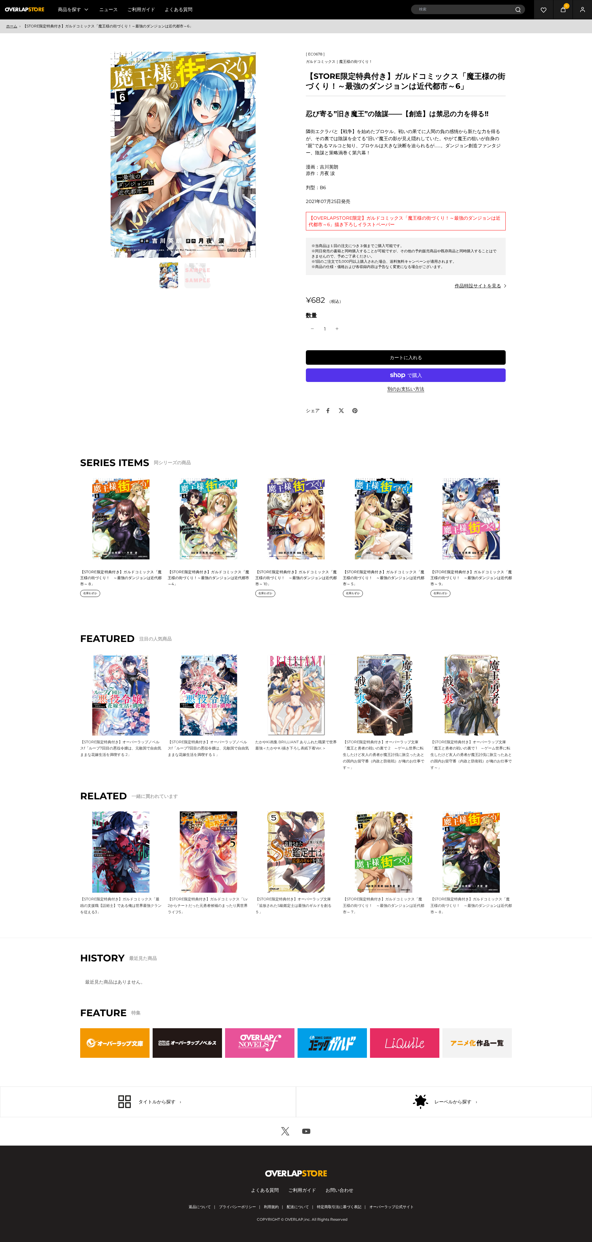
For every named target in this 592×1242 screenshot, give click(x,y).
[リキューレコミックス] (404, 1043)
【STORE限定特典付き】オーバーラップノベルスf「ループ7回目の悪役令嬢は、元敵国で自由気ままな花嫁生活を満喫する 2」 (120, 748)
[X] (285, 1131)
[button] (406, 357)
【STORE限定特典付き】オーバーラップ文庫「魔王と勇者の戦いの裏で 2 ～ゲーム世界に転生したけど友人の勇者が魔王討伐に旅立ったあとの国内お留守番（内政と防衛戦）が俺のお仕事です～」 (383, 755)
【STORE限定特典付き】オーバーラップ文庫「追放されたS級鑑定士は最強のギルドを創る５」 (293, 905)
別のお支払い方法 (405, 389)
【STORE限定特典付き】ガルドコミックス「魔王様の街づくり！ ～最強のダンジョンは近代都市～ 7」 (383, 905)
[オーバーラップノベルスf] (259, 1043)
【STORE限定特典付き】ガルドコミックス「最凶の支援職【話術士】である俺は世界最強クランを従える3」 (121, 905)
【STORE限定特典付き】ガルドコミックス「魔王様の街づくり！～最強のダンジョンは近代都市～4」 (208, 578)
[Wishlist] (543, 9)
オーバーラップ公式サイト (391, 1206)
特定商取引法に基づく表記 (339, 1206)
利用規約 (271, 1206)
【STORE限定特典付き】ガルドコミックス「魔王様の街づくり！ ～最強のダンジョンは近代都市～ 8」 (121, 578)
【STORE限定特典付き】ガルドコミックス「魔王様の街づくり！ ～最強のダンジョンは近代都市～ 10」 (296, 578)
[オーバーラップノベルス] (187, 1043)
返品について (200, 1206)
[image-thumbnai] (169, 275)
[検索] (518, 9)
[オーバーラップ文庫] (115, 1043)
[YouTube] (306, 1131)
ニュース (108, 9)
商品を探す (69, 9)
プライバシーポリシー (237, 1206)
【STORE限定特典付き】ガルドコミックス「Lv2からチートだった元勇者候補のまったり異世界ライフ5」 (208, 905)
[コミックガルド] (332, 1043)
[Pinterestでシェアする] (355, 410)
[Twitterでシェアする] (341, 410)
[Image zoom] (183, 155)
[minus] (312, 329)
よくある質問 (178, 9)
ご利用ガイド (141, 9)
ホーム (11, 26)
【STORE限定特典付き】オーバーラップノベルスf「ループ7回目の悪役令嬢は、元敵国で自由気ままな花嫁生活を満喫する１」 (208, 748)
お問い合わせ (339, 1190)
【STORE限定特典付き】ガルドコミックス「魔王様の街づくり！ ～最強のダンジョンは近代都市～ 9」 (471, 578)
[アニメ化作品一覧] (477, 1043)
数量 (311, 315)
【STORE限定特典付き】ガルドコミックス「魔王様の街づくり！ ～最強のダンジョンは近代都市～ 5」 (383, 578)
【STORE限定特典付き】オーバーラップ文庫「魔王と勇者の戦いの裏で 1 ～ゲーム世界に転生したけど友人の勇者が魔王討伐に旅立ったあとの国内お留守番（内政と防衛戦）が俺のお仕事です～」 (471, 755)
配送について (298, 1206)
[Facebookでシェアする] (328, 410)
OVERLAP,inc (297, 1219)
